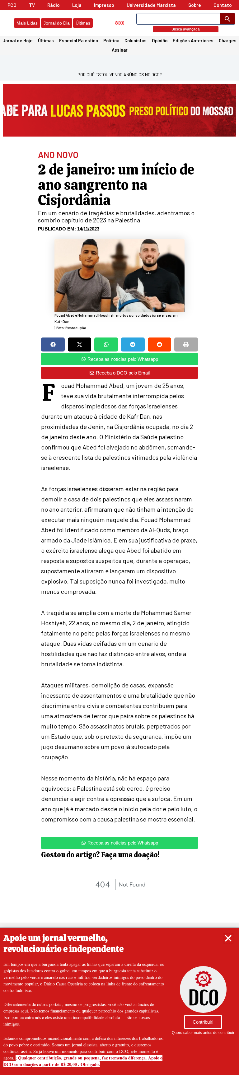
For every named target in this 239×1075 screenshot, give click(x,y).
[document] (119, 537)
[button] (228, 938)
